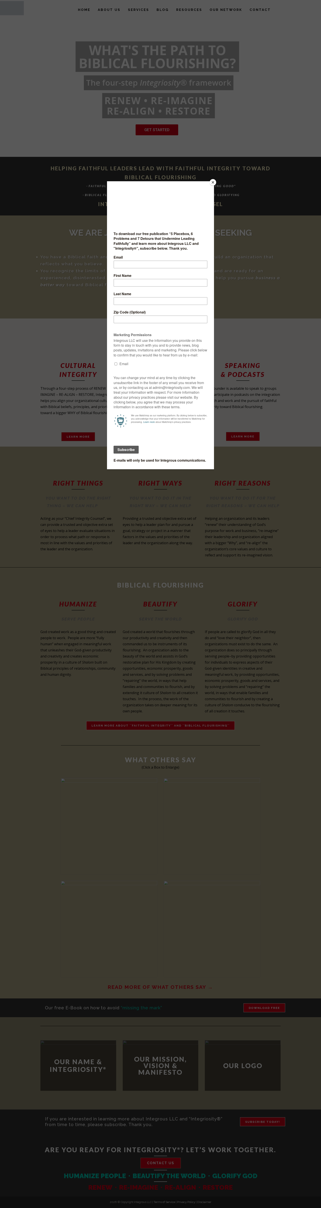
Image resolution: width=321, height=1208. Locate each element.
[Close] (213, 182)
